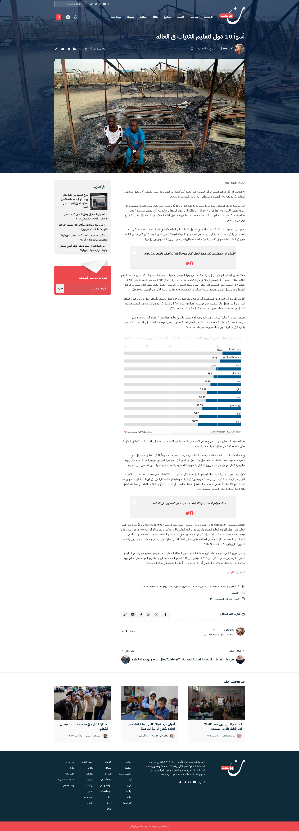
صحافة (108, 767)
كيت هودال (226, 48)
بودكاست (116, 17)
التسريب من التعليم (202, 586)
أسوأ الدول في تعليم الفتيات (226, 586)
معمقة (130, 17)
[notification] (75, 17)
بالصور (90, 803)
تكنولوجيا (127, 803)
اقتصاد (181, 17)
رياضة (129, 791)
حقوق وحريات (125, 773)
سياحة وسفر (106, 785)
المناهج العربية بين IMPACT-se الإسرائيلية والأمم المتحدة (222, 726)
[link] (191, 263)
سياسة (194, 17)
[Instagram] (100, 4)
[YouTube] (104, 4)
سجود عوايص (228, 735)
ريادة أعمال (106, 779)
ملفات (143, 17)
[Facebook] (113, 4)
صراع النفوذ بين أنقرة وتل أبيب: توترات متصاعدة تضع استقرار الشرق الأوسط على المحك (74, 201)
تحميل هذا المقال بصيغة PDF (224, 599)
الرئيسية (208, 17)
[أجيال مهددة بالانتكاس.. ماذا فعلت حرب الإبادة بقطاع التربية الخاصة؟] (149, 703)
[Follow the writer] (214, 630)
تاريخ (129, 785)
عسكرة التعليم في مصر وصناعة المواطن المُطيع (84, 726)
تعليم (129, 797)
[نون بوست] (232, 17)
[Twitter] (108, 4)
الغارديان (231, 572)
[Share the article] (91, 49)
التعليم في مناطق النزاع (180, 586)
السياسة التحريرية (66, 779)
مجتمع (167, 17)
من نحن (70, 762)
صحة (109, 803)
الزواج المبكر (162, 586)
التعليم (235, 593)
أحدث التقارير (87, 762)
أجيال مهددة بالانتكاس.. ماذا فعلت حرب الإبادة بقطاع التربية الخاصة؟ (150, 726)
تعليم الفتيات (148, 586)
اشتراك (60, 288)
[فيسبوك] (126, 631)
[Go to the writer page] (240, 631)
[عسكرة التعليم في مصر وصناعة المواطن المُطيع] (82, 703)
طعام (109, 797)
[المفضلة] (58, 17)
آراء (130, 779)
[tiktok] (180, 782)
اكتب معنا (69, 773)
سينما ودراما (106, 791)
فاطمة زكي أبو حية (160, 735)
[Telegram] (95, 4)
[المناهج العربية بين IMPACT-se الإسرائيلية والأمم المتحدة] (216, 703)
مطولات (89, 773)
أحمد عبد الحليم (93, 735)
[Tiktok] (91, 4)
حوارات (90, 779)
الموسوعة (88, 797)
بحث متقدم (68, 785)
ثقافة (155, 17)
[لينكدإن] (123, 631)
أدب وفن (107, 773)
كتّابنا (72, 767)
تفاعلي (90, 791)
